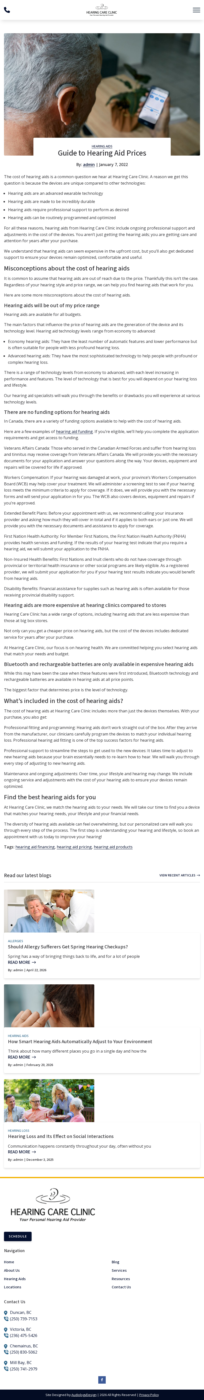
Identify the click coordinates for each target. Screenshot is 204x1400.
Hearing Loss (18, 1130)
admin (89, 164)
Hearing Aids (102, 146)
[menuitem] (48, 1262)
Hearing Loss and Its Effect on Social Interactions (61, 1136)
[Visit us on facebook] (102, 1380)
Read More (19, 962)
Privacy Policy (149, 1395)
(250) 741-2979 (23, 1369)
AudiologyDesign (84, 1395)
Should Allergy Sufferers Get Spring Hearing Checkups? (68, 946)
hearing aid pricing (74, 847)
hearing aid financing (35, 847)
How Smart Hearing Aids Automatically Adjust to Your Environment (80, 1041)
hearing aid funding (74, 431)
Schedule (18, 1236)
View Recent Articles (177, 875)
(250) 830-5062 (23, 1352)
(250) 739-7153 (23, 1319)
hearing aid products (113, 847)
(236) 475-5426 (23, 1335)
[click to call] (7, 10)
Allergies (15, 941)
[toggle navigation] (196, 10)
